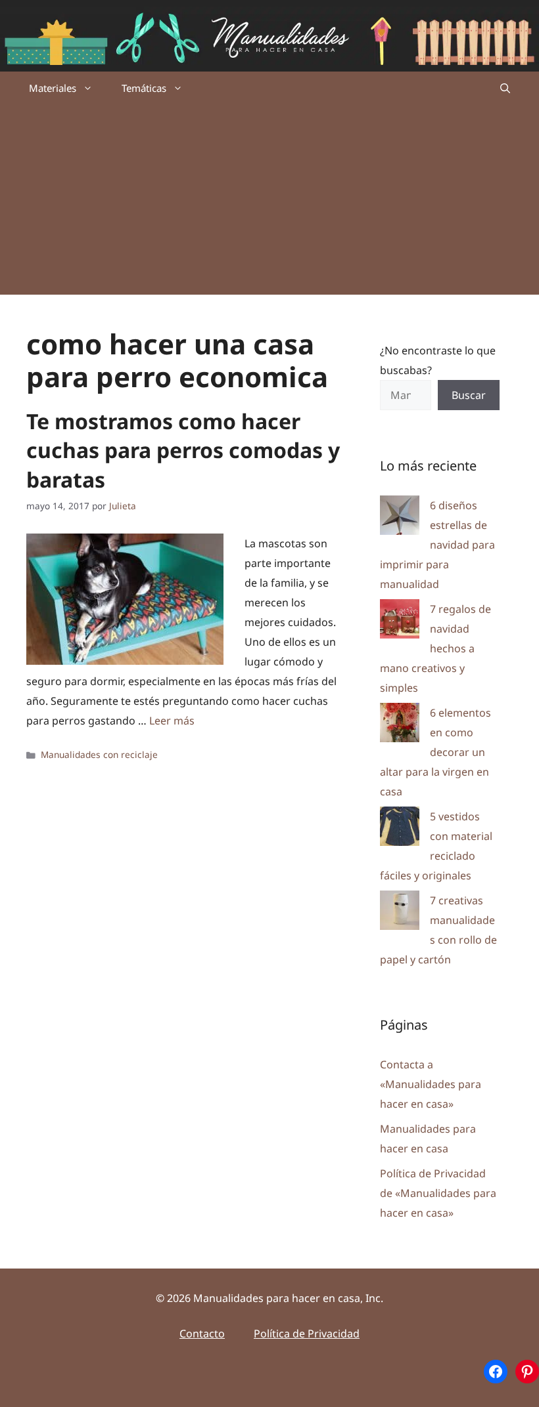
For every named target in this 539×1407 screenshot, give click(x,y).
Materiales (52, 87)
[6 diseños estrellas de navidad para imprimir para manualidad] (399, 518)
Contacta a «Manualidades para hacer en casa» (430, 1084)
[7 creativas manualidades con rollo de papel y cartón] (399, 913)
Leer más (172, 720)
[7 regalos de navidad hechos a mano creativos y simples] (399, 621)
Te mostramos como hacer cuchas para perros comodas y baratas (183, 450)
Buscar (469, 395)
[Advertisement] (269, 203)
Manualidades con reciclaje (99, 754)
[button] (505, 88)
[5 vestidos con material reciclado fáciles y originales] (399, 829)
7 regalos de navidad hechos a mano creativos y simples (435, 648)
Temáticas (144, 87)
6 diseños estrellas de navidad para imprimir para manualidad (437, 544)
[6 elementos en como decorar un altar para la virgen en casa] (399, 725)
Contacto (202, 1333)
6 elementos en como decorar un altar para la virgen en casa (435, 752)
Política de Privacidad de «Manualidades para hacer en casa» (438, 1193)
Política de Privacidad (307, 1333)
